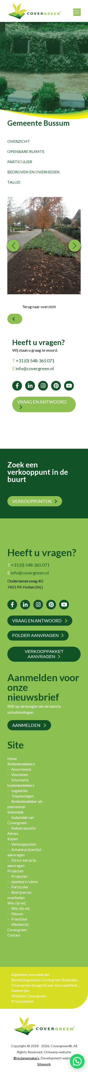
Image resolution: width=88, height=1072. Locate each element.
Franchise (19, 919)
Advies (12, 833)
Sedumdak (15, 812)
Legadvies (19, 790)
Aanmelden (26, 725)
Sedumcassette (23, 828)
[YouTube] (69, 386)
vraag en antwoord (41, 401)
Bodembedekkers (21, 764)
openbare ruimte (25, 151)
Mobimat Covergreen (28, 996)
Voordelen (19, 774)
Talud (13, 182)
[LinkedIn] (30, 386)
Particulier (19, 161)
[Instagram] (43, 386)
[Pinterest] (56, 386)
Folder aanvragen (35, 635)
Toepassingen (22, 796)
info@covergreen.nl (33, 368)
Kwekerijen (20, 990)
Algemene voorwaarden (30, 974)
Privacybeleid (22, 1001)
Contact (14, 935)
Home (12, 758)
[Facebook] (17, 386)
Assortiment (21, 769)
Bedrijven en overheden (33, 172)
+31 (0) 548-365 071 (33, 360)
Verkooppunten (32, 501)
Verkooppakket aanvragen (44, 654)
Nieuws (17, 913)
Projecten (15, 871)
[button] (77, 1061)
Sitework (44, 1064)
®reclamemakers (26, 1058)
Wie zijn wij (16, 903)
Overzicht (18, 141)
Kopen (12, 839)
